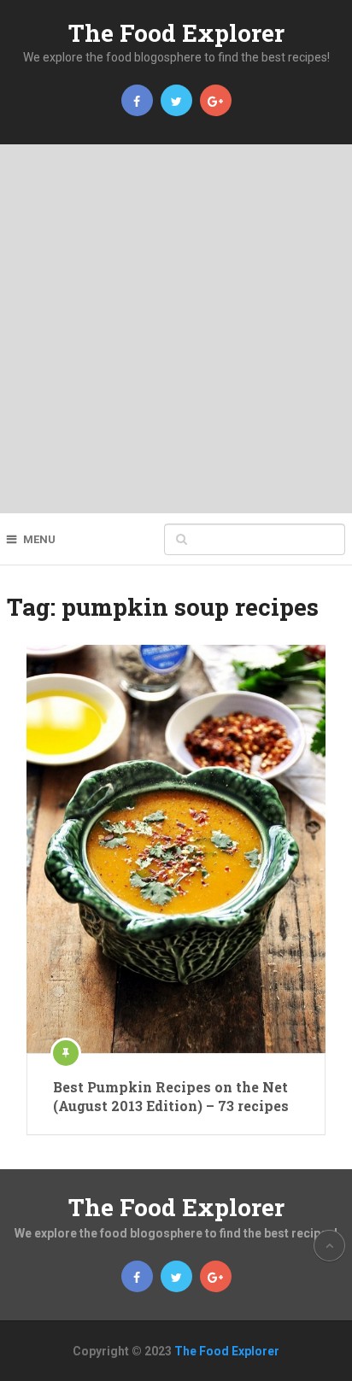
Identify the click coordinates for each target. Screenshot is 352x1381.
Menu (39, 539)
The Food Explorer (176, 33)
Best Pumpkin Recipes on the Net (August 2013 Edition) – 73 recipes (171, 1096)
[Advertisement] (176, 329)
